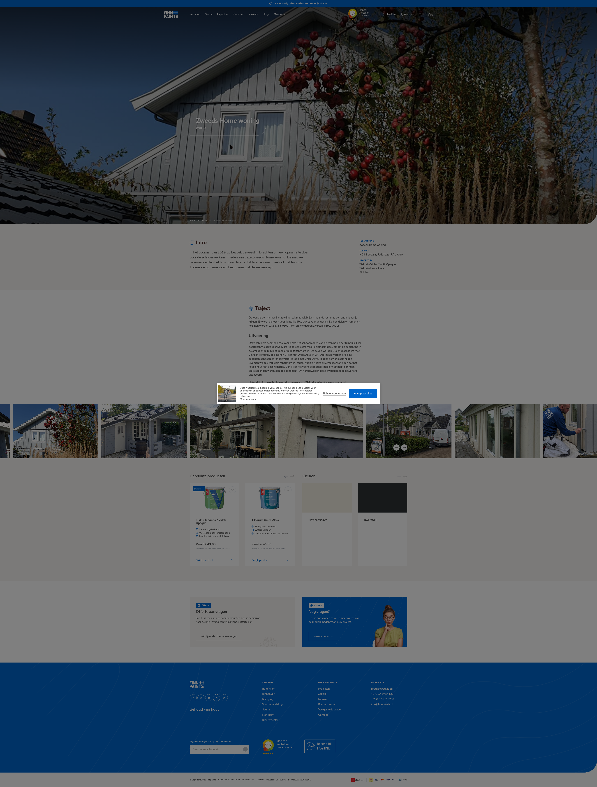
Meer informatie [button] (248, 399)
